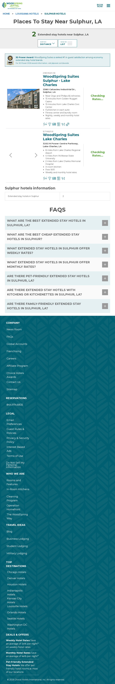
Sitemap (12, 389)
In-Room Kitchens (18, 489)
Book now (100, 5)
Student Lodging (17, 546)
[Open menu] (108, 5)
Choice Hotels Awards (15, 375)
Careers (11, 358)
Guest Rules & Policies (15, 431)
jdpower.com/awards (60, 63)
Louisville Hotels (17, 606)
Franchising (14, 351)
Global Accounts (17, 344)
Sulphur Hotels (55, 13)
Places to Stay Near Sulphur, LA (57, 21)
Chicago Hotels (16, 572)
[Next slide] (36, 99)
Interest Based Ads (16, 449)
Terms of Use (15, 456)
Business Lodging (18, 538)
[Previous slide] (11, 99)
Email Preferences (14, 422)
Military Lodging (17, 553)
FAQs (10, 336)
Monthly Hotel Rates (18, 653)
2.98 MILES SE (49, 73)
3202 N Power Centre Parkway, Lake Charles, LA (60, 145)
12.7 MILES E (48, 131)
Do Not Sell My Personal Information (15, 465)
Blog (9, 531)
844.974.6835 (15, 404)
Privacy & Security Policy (18, 440)
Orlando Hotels (16, 612)
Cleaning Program (12, 498)
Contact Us (13, 382)
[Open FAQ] (105, 223)
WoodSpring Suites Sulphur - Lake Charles (61, 80)
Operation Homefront (13, 507)
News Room (14, 329)
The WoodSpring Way (17, 516)
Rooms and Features (14, 482)
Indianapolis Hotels (15, 592)
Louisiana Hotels (27, 13)
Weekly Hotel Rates (18, 640)
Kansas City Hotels (14, 600)
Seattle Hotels (16, 618)
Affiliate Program (17, 365)
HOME (6, 13)
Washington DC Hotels (17, 626)
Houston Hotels (17, 584)
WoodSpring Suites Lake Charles (61, 137)
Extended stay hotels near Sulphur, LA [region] (63, 34)
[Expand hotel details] (36, 106)
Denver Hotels (16, 578)
